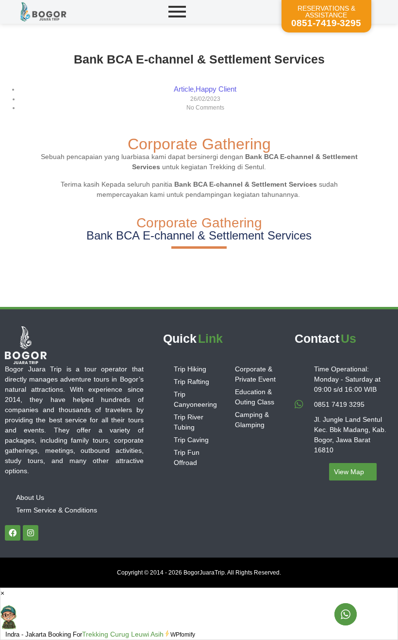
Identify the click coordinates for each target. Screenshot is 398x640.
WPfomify (182, 634)
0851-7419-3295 (326, 23)
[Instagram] (30, 533)
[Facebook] (12, 533)
